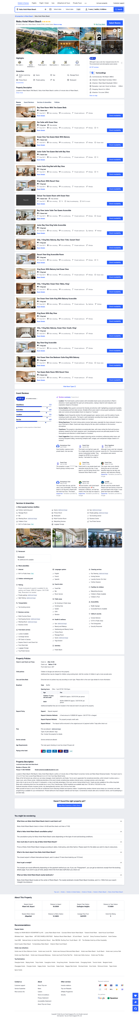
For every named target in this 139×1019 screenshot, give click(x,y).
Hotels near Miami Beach (22, 955)
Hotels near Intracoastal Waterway (41, 955)
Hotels (63, 892)
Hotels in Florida (86, 892)
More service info (20, 991)
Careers (40, 991)
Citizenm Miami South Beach (58, 944)
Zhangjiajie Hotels (20, 966)
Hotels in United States (73, 892)
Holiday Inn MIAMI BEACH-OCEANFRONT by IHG (29, 932)
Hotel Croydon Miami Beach (23, 944)
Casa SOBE (18, 940)
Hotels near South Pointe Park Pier (62, 955)
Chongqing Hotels (86, 962)
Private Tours (77, 3)
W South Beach (77, 936)
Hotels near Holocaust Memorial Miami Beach (66, 951)
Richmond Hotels (103, 966)
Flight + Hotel (44, 3)
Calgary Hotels (42, 966)
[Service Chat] (135, 1008)
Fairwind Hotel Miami (91, 932)
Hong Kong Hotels (62, 962)
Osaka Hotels (60, 966)
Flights (34, 3)
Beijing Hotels (30, 962)
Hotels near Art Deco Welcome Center (26, 951)
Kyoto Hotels (18, 970)
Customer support (20, 985)
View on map (93, 95)
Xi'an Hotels (92, 966)
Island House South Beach (106, 932)
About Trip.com (42, 985)
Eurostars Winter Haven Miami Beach (72, 932)
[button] (86, 3)
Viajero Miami (29, 936)
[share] (135, 1002)
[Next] (122, 537)
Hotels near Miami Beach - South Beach (92, 951)
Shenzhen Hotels (74, 962)
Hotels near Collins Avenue (82, 955)
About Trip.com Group (44, 1004)
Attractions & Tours (63, 3)
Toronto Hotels (97, 962)
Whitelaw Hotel (19, 936)
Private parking (94, 513)
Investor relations (66, 985)
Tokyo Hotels (39, 962)
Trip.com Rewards (66, 988)
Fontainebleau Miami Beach (40, 944)
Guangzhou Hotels (50, 962)
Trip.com (56, 892)
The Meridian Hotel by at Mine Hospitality (94, 940)
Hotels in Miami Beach (99, 892)
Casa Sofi (86, 936)
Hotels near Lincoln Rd (45, 951)
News (39, 988)
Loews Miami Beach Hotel (52, 932)
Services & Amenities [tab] (44, 102)
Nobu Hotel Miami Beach (28, 21)
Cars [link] (53, 3)
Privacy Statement (43, 998)
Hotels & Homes (23, 3)
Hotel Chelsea (112, 936)
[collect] (135, 996)
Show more (19, 92)
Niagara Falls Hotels (71, 966)
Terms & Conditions (43, 995)
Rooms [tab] (18, 102)
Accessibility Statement (44, 1001)
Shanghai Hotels (19, 962)
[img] (37, 40)
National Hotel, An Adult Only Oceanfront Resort (36, 940)
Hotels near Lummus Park (113, 951)
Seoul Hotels (51, 966)
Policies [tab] (57, 102)
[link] (102, 3)
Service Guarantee (20, 988)
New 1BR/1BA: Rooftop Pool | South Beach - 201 (66, 940)
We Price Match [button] (100, 24)
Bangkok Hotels (107, 962)
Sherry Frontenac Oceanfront (98, 936)
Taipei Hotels (113, 966)
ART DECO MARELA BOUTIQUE (43, 936)
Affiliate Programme (67, 991)
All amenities (20, 82)
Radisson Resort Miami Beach (62, 936)
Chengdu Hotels (31, 966)
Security (63, 995)
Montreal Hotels (83, 966)
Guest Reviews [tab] (29, 102)
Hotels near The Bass (97, 955)
